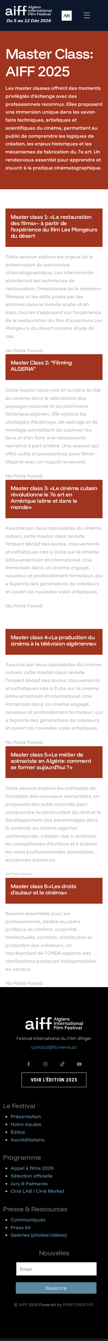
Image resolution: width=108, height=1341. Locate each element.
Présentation (26, 1116)
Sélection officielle (32, 1176)
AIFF (23, 1304)
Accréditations (28, 1140)
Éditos (18, 1132)
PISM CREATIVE (78, 1304)
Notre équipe (26, 1124)
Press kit (21, 1227)
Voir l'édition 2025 (54, 1080)
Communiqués (28, 1220)
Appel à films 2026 (32, 1168)
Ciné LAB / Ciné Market (37, 1191)
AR (66, 15)
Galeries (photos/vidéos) (39, 1235)
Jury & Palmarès (29, 1183)
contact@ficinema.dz (54, 1047)
